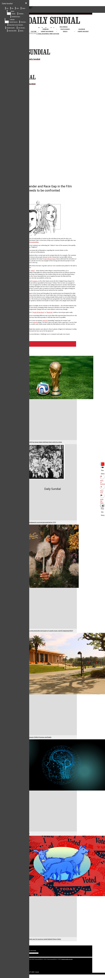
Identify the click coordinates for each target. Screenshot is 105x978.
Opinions (46, 29)
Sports (12, 11)
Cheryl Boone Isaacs (50, 259)
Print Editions (54, 33)
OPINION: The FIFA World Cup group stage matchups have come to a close (39, 442)
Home (8, 8)
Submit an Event (83, 31)
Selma (32, 270)
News (13, 8)
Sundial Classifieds (11, 27)
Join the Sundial (22, 27)
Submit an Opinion (47, 31)
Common (34, 281)
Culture (18, 8)
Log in (37, 972)
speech (45, 320)
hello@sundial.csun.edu (67, 959)
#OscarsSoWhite (34, 242)
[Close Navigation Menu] (26, 3)
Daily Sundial (7, 3)
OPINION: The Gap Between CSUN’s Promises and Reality (34, 737)
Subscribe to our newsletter (16, 24)
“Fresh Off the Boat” (38, 312)
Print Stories (24, 22)
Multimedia (63, 26)
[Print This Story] (102, 506)
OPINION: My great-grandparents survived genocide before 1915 (36, 522)
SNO (33, 972)
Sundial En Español (42, 33)
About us (22, 30)
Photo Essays (65, 29)
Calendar (81, 29)
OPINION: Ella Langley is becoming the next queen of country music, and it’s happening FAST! (45, 631)
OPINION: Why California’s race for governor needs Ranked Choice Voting (39, 939)
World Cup (14, 13)
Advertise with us (13, 30)
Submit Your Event (14, 22)
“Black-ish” (49, 312)
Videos (65, 31)
